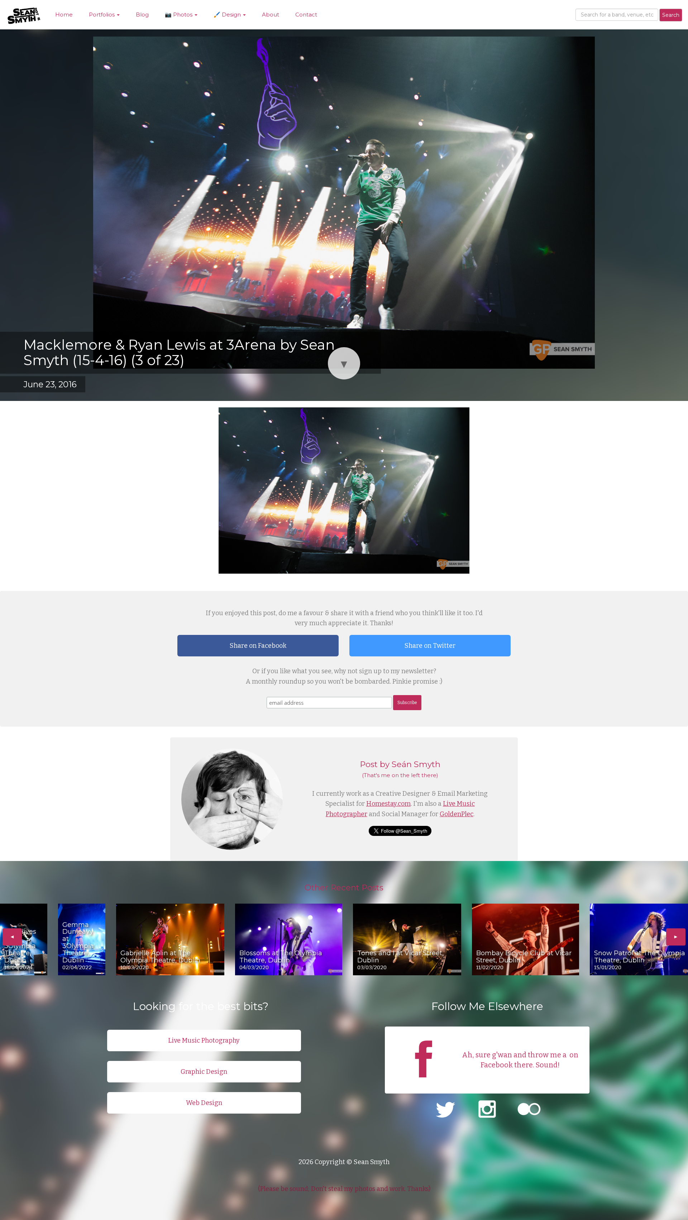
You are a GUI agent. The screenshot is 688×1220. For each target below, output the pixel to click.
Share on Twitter (430, 646)
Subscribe (407, 702)
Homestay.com (388, 804)
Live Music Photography (204, 1040)
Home (64, 14)
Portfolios (102, 14)
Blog (142, 14)
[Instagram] (487, 1110)
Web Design (204, 1103)
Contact (306, 14)
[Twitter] (445, 1110)
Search (670, 15)
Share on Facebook (258, 646)
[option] (23, 939)
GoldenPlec (456, 814)
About (270, 14)
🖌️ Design (228, 14)
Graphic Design (204, 1072)
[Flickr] (529, 1110)
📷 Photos (179, 14)
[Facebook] (423, 1084)
